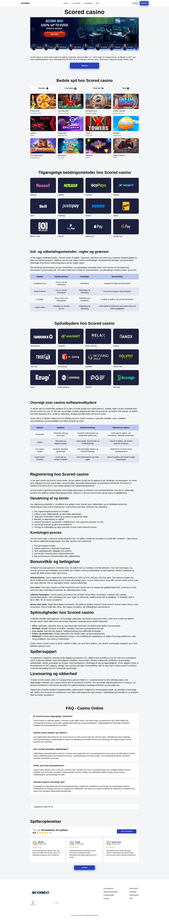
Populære (41, 88)
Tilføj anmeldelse (127, 831)
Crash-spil (97, 88)
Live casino (69, 88)
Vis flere (85, 867)
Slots (124, 88)
